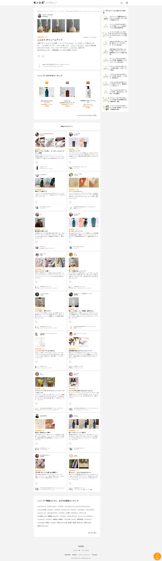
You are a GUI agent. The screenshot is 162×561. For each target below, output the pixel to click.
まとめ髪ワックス (42, 516)
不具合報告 (94, 554)
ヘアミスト (63, 516)
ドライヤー (73, 509)
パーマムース (41, 519)
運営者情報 (67, 554)
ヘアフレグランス (72, 516)
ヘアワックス (82, 512)
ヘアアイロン (81, 509)
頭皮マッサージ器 (62, 522)
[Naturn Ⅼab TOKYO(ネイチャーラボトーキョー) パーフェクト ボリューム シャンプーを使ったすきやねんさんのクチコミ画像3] (73, 25)
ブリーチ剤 (67, 519)
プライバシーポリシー (84, 554)
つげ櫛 (67, 512)
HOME (81, 546)
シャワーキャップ (69, 506)
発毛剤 (74, 522)
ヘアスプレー (74, 512)
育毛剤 (70, 522)
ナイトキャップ (65, 509)
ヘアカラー (49, 519)
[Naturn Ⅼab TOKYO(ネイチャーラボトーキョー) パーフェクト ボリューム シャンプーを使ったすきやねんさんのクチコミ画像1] (44, 25)
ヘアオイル (57, 509)
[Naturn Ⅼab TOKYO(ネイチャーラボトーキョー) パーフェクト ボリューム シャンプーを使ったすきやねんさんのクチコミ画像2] (58, 25)
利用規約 (74, 554)
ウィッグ (80, 516)
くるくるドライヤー (52, 512)
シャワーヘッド (41, 512)
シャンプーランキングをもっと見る (86, 115)
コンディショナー (52, 506)
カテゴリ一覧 (76, 550)
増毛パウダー (88, 522)
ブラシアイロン (90, 509)
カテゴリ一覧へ (92, 532)
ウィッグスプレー (88, 516)
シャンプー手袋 (41, 509)
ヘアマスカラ (41, 522)
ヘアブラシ (62, 512)
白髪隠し (60, 519)
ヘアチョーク (88, 519)
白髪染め (55, 519)
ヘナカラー (53, 522)
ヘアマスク (61, 506)
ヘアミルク (50, 509)
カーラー (73, 519)
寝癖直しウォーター (53, 516)
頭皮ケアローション (42, 525)
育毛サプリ (80, 522)
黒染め (47, 522)
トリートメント (41, 506)
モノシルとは (85, 550)
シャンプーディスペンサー (82, 506)
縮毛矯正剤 (80, 519)
